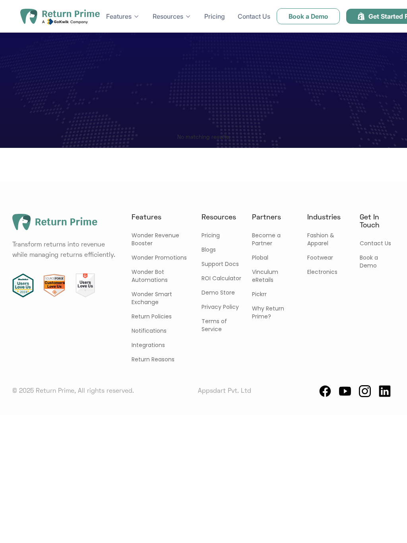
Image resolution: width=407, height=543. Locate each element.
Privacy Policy (220, 307)
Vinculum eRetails (265, 276)
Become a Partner (266, 239)
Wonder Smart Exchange (152, 298)
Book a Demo (369, 262)
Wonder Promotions (159, 258)
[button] (123, 16)
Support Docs (220, 264)
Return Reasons (153, 359)
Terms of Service (214, 325)
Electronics (322, 272)
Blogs (209, 250)
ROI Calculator (221, 278)
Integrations (148, 345)
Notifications (149, 331)
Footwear (320, 258)
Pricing (214, 16)
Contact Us (254, 16)
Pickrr (259, 294)
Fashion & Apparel (320, 239)
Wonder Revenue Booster (155, 239)
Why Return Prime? (268, 312)
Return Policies (152, 316)
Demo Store (218, 293)
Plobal (260, 258)
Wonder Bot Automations (150, 276)
